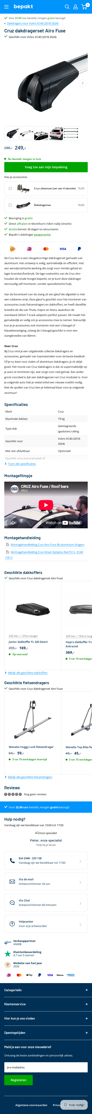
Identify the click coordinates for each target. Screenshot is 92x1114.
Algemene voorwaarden (31, 1105)
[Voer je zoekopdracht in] (67, 6)
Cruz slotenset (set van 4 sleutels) (55, 188)
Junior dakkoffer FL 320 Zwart (28, 642)
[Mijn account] (75, 6)
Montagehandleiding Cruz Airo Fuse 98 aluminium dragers (47, 544)
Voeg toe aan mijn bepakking (46, 167)
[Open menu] (6, 7)
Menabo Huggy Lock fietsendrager (31, 747)
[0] (84, 6)
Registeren (18, 1080)
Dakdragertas (42, 205)
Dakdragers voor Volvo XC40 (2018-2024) (32, 23)
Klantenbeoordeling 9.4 (22, 18)
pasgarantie (42, 234)
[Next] (83, 83)
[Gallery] (46, 92)
